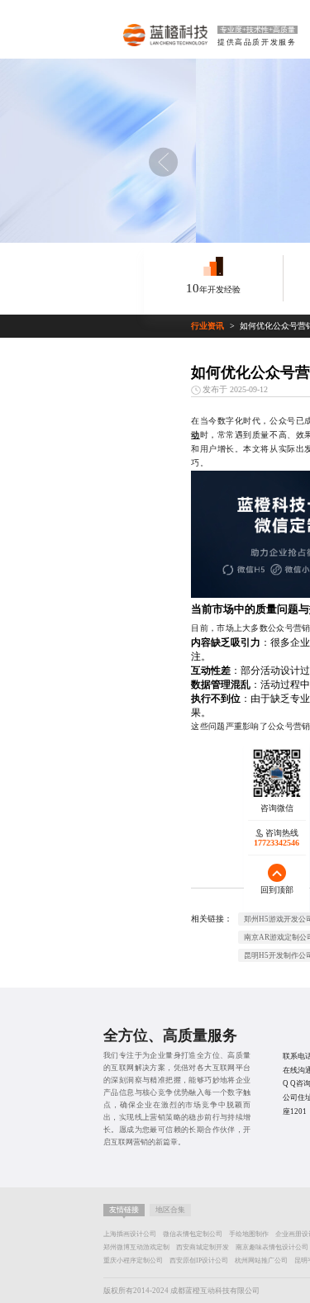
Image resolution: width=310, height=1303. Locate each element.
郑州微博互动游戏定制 (136, 1247)
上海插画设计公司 (129, 1234)
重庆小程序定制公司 (133, 1260)
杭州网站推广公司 (261, 1260)
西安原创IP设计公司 (198, 1260)
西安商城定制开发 (202, 1247)
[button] (163, 162)
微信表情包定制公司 (192, 1234)
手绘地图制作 (249, 1234)
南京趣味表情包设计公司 (272, 1247)
